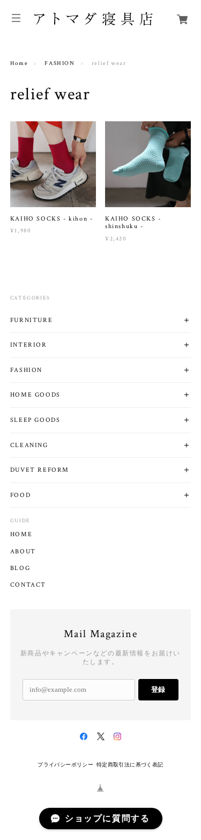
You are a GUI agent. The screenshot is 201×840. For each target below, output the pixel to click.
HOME (21, 534)
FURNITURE (31, 320)
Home (19, 63)
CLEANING (29, 445)
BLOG (20, 568)
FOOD (20, 495)
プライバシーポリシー (65, 765)
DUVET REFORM (39, 470)
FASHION (59, 63)
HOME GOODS (35, 395)
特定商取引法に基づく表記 (129, 765)
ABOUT (23, 552)
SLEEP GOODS (35, 420)
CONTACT (28, 585)
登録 (158, 689)
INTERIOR (28, 345)
